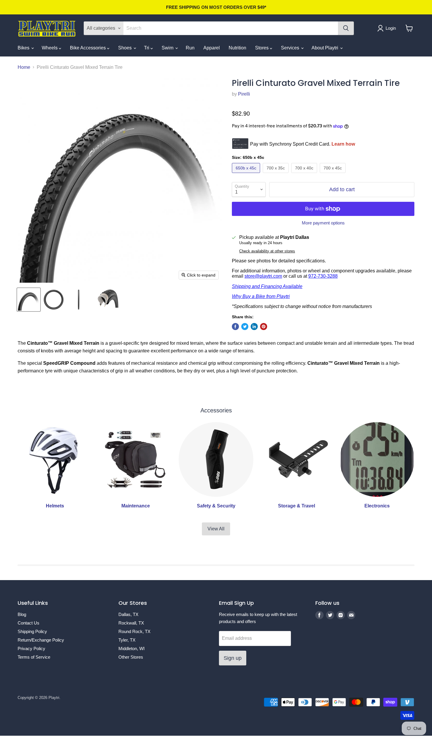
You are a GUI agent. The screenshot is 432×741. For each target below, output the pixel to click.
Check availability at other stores (267, 251)
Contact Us (28, 622)
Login (391, 28)
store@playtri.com (263, 276)
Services (290, 47)
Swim (168, 47)
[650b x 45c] (247, 174)
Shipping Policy (32, 631)
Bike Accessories (88, 47)
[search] (230, 28)
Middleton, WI (131, 648)
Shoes (125, 47)
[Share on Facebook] (235, 326)
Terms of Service (34, 657)
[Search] (346, 28)
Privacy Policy (31, 648)
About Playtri (325, 47)
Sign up (233, 658)
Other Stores (130, 657)
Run (190, 47)
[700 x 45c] (333, 174)
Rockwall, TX (131, 622)
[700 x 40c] (305, 174)
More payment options (323, 222)
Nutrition (237, 47)
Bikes (24, 47)
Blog (22, 614)
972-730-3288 (323, 276)
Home (24, 67)
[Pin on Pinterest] (263, 326)
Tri (147, 47)
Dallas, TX (128, 614)
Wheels (50, 47)
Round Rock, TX (134, 631)
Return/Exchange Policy (41, 639)
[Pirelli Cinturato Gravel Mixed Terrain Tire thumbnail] (28, 299)
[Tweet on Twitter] (244, 326)
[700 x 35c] (276, 174)
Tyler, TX (126, 639)
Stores (262, 47)
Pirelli (244, 93)
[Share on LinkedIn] (254, 326)
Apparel (211, 47)
